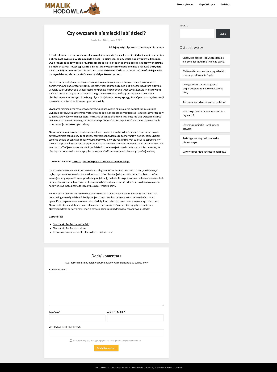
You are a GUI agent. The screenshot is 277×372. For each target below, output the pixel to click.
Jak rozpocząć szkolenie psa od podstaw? (204, 101)
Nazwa (54, 311)
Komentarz (58, 269)
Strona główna (185, 4)
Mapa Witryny (207, 4)
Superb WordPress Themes (168, 367)
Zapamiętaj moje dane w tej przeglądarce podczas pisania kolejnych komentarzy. (107, 340)
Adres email (116, 311)
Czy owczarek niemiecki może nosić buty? (204, 151)
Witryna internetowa (65, 326)
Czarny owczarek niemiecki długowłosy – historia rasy (82, 231)
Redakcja (225, 4)
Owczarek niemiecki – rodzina (69, 228)
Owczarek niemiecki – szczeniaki (71, 224)
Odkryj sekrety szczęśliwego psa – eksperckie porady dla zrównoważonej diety (203, 88)
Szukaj (184, 25)
